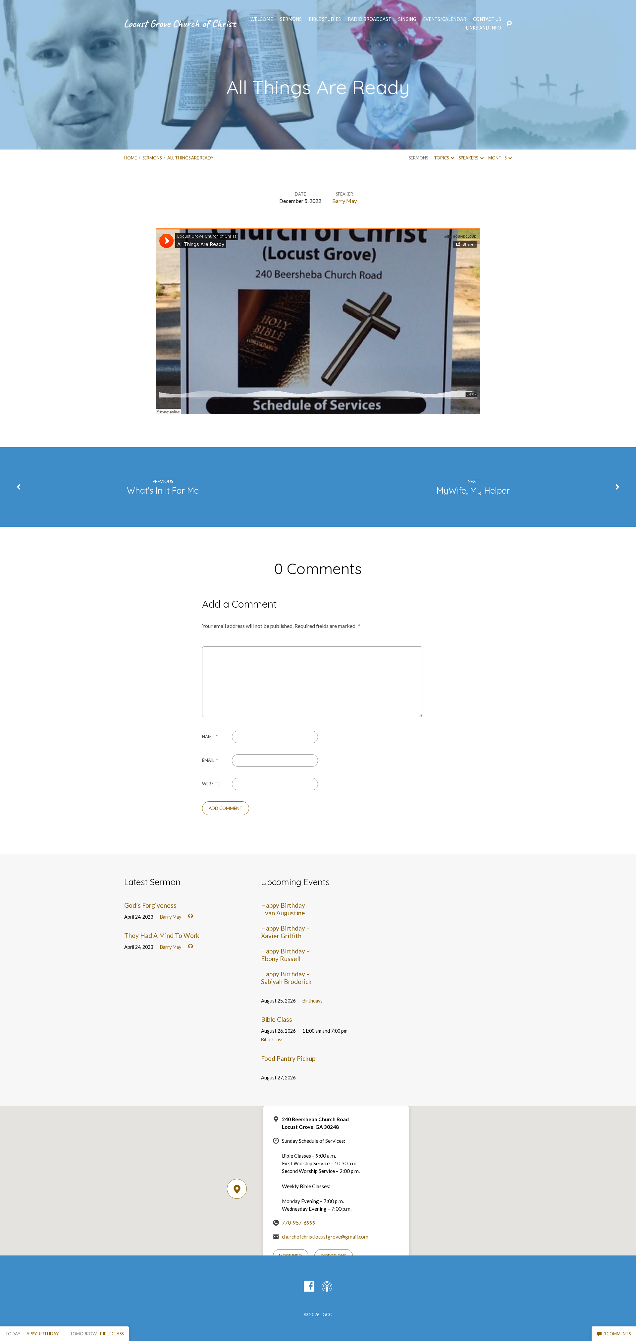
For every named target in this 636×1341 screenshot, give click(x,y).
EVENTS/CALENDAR (444, 19)
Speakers (469, 157)
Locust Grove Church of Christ (180, 23)
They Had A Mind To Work (161, 935)
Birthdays (312, 1001)
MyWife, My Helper (473, 490)
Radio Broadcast (369, 19)
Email (210, 760)
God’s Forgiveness (150, 905)
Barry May (344, 201)
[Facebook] (309, 1286)
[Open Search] (509, 23)
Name (210, 736)
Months (497, 157)
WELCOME (261, 19)
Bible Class (276, 1019)
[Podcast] (327, 1286)
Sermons (152, 157)
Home (130, 157)
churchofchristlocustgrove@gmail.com (325, 1237)
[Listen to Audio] (190, 916)
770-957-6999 (299, 1223)
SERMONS (291, 19)
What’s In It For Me (163, 490)
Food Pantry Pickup (288, 1058)
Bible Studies (325, 19)
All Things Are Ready (190, 157)
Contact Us (487, 19)
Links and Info (483, 28)
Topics (442, 157)
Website (211, 783)
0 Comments (617, 1333)
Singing (407, 19)
